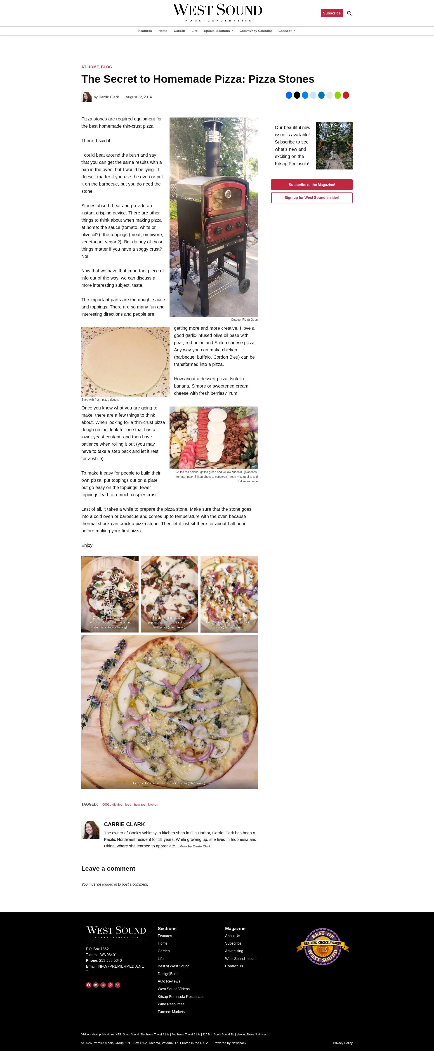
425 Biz (207, 1034)
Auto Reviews (169, 981)
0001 (106, 804)
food (128, 804)
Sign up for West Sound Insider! (312, 198)
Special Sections (217, 31)
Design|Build (168, 974)
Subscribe (332, 13)
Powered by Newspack (230, 1043)
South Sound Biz (224, 1034)
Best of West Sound (173, 966)
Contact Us (234, 966)
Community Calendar (256, 31)
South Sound (131, 1034)
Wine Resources (171, 1004)
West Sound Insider (241, 959)
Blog (106, 67)
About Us (232, 936)
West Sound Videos (174, 989)
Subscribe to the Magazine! (312, 185)
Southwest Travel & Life (186, 1034)
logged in (109, 884)
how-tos (139, 804)
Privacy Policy (343, 1043)
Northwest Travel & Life (155, 1034)
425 (118, 1034)
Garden (179, 31)
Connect (285, 31)
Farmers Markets (171, 1012)
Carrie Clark (109, 97)
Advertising (234, 951)
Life (195, 31)
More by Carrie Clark (195, 846)
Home (162, 31)
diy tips (117, 804)
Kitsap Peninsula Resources (180, 997)
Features (145, 31)
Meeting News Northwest (251, 1034)
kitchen (153, 804)
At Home (90, 67)
